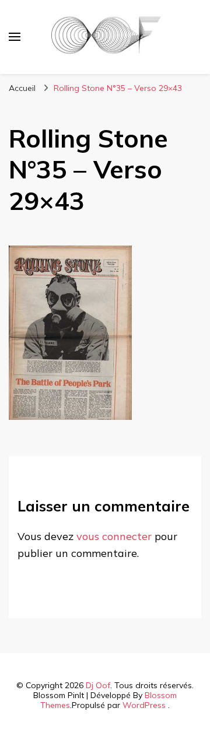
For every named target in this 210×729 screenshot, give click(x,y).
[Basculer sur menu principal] (14, 37)
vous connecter (114, 536)
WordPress (144, 705)
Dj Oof (98, 685)
